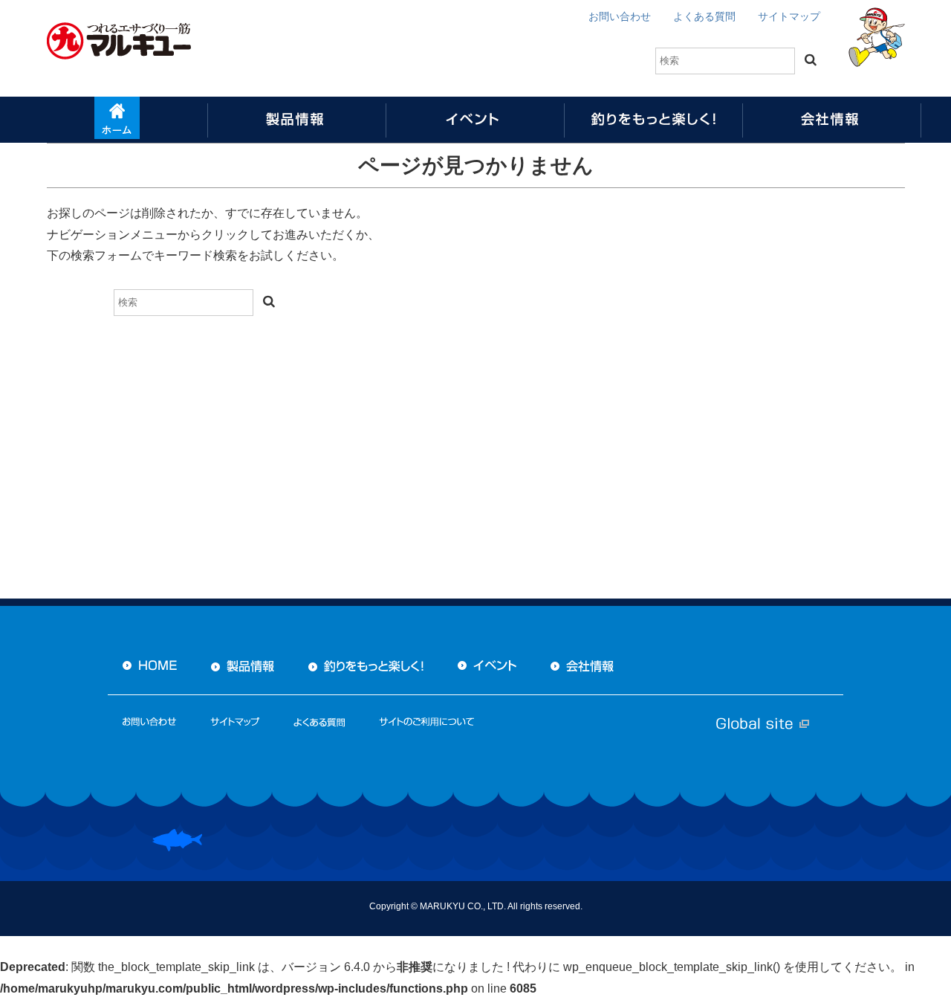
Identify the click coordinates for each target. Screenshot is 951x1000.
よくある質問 (704, 16)
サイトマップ (789, 16)
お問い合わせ (619, 16)
